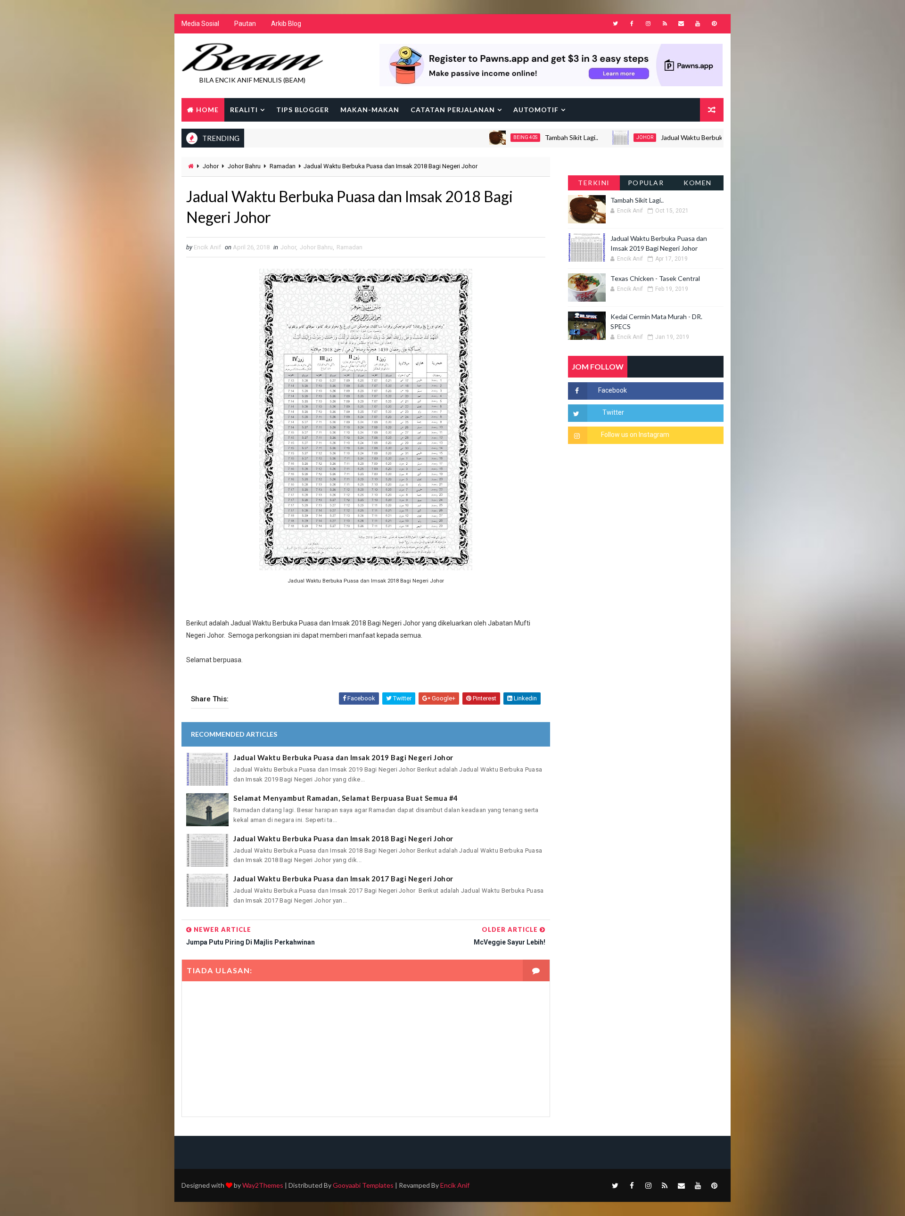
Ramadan (283, 166)
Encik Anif (454, 1185)
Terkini (594, 183)
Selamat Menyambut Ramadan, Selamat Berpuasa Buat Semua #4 (345, 798)
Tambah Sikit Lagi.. (536, 137)
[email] (681, 23)
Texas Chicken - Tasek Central (655, 278)
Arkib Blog (286, 23)
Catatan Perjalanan (453, 110)
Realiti (244, 110)
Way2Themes (262, 1185)
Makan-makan (369, 110)
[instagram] (648, 23)
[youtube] (698, 23)
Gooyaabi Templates (363, 1185)
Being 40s (490, 137)
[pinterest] (714, 23)
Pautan (245, 23)
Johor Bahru (244, 166)
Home (207, 110)
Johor (609, 137)
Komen (697, 183)
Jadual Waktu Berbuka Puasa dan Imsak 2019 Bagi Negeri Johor (718, 137)
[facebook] (632, 23)
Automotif (536, 110)
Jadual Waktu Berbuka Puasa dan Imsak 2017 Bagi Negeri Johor (343, 878)
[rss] (665, 23)
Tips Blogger (302, 110)
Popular (646, 183)
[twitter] (615, 23)
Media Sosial (200, 23)
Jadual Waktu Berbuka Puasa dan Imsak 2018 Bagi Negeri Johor (343, 838)
